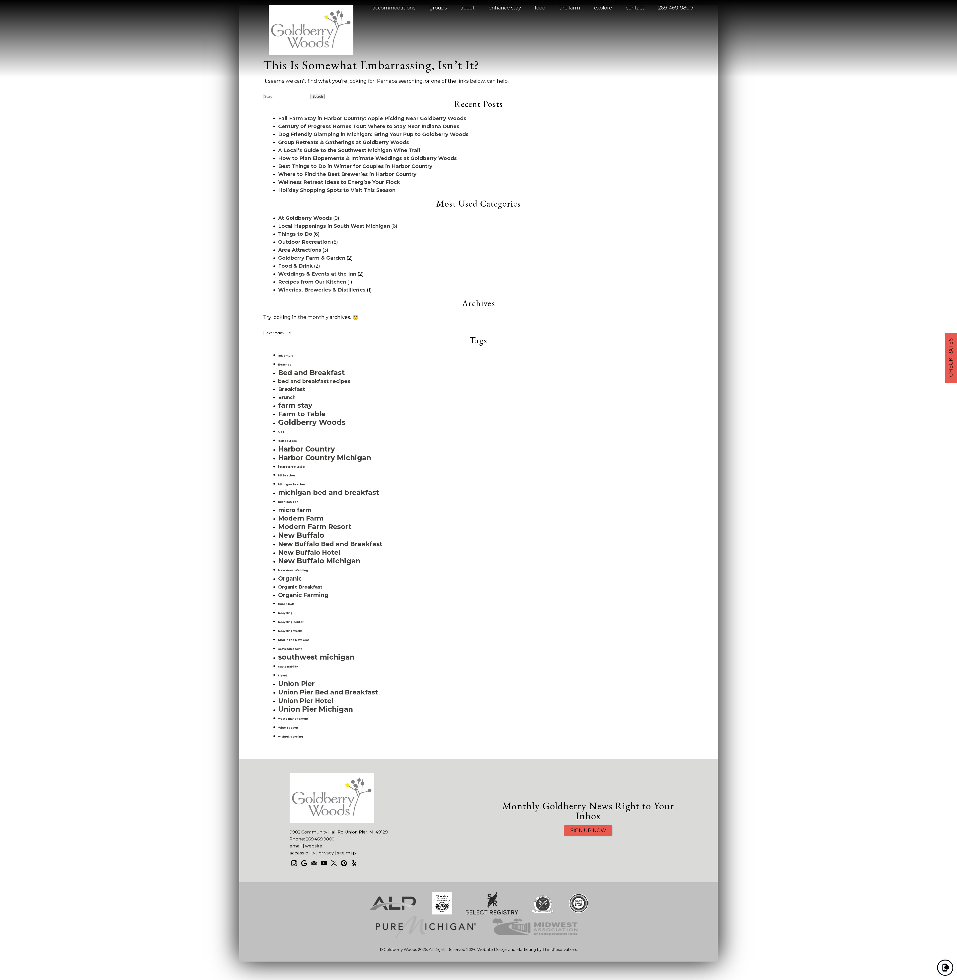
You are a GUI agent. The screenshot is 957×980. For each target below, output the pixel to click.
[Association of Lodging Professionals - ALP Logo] (393, 913)
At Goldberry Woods (305, 218)
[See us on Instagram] (294, 863)
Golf (281, 432)
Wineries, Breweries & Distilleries (322, 290)
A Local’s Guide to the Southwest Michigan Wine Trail (349, 150)
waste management (293, 718)
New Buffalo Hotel (309, 552)
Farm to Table (301, 414)
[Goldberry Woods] (311, 53)
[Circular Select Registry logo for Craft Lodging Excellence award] (542, 913)
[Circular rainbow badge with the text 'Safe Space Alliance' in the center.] (578, 913)
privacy (326, 852)
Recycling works (290, 631)
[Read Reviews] (314, 863)
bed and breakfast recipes (314, 381)
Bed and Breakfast (311, 373)
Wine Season (288, 727)
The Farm (569, 8)
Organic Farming (303, 595)
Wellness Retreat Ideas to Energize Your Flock (339, 182)
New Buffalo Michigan (319, 561)
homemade (292, 466)
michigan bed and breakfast (328, 492)
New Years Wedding (293, 570)
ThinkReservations (560, 949)
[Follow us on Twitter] (334, 863)
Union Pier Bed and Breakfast (328, 692)
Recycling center (291, 622)
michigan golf (288, 502)
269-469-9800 (675, 8)
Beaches (284, 364)
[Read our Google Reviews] (304, 863)
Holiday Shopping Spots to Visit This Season (337, 190)
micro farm (294, 510)
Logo (299, 8)
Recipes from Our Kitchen (312, 282)
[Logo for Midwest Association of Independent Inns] (535, 936)
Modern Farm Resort (314, 527)
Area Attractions (299, 250)
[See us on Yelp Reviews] (354, 863)
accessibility (302, 852)
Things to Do (295, 234)
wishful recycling (290, 736)
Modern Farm (301, 518)
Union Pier (296, 683)
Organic (290, 578)
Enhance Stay (505, 8)
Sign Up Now (588, 830)
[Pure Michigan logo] (426, 936)
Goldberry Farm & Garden (311, 258)
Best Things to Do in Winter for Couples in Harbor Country (355, 166)
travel (282, 675)
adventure (286, 355)
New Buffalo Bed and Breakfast (330, 544)
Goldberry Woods (312, 422)
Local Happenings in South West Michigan (334, 226)
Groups (438, 8)
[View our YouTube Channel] (324, 863)
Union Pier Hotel (305, 700)
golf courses (287, 441)
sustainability (288, 666)
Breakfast (291, 389)
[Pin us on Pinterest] (344, 863)
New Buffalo (301, 535)
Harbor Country (306, 449)
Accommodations (394, 8)
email (296, 845)
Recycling (285, 613)
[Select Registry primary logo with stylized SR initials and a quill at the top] (492, 913)
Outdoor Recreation (304, 242)
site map (346, 852)
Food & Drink (295, 266)
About (468, 8)
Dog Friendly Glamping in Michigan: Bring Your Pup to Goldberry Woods (373, 134)
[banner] (478, 919)
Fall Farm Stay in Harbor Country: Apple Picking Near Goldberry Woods (372, 118)
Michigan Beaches (292, 484)
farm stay (295, 405)
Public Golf (286, 604)
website (313, 845)
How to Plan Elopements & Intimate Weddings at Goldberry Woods (367, 158)
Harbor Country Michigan (324, 457)
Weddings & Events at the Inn (317, 274)
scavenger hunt (290, 649)
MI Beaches (287, 475)
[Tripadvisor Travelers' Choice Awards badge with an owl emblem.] (442, 913)
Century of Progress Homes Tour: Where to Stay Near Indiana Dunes (368, 126)
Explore (603, 8)
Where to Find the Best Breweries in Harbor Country (347, 174)
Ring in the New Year (293, 640)
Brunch (287, 397)
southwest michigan (316, 657)
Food (540, 8)
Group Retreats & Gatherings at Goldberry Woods (343, 142)
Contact (635, 8)
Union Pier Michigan (315, 709)
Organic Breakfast (300, 587)
